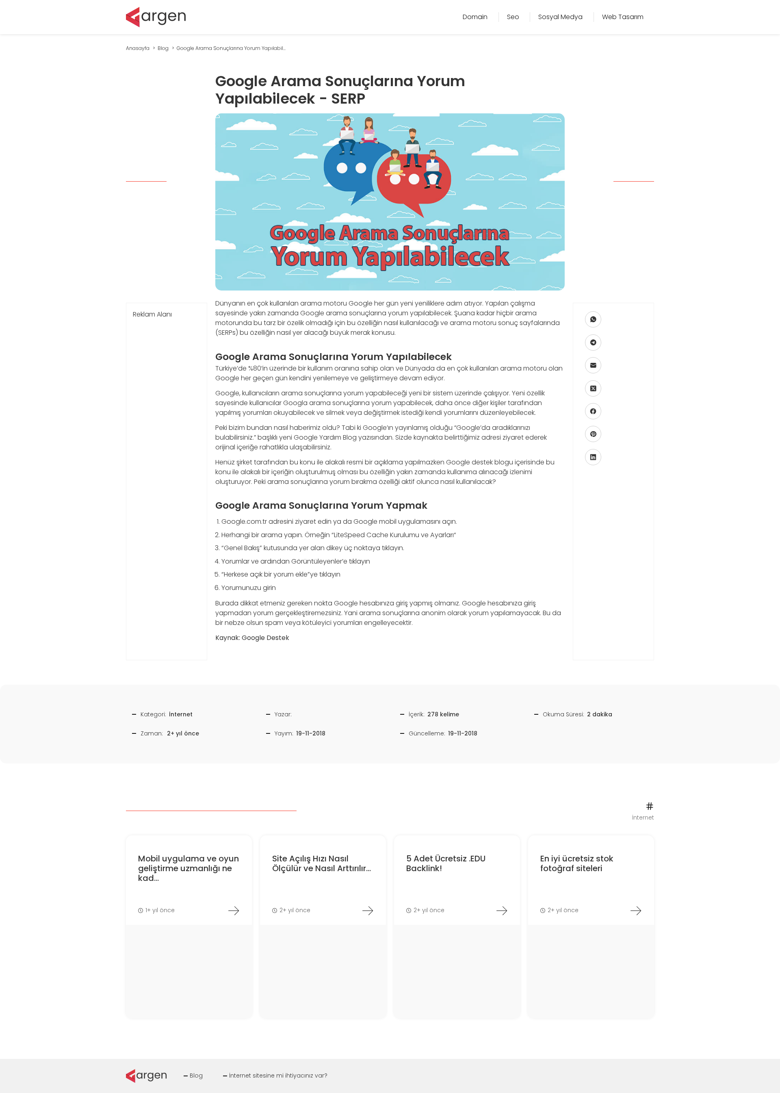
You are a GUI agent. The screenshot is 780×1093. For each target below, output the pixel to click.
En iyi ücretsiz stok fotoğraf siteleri (576, 863)
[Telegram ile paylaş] (593, 342)
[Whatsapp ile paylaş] (593, 319)
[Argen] (156, 16)
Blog (196, 1075)
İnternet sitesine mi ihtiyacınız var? (278, 1075)
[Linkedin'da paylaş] (593, 457)
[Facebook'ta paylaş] (593, 411)
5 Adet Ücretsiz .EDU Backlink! (445, 863)
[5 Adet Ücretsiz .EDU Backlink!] (502, 910)
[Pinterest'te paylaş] (593, 434)
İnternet (181, 714)
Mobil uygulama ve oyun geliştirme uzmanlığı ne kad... (188, 868)
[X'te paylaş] (593, 388)
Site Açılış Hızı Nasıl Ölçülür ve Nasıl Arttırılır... (321, 863)
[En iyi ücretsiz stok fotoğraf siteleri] (636, 910)
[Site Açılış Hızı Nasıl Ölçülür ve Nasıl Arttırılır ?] (368, 910)
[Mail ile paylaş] (593, 365)
